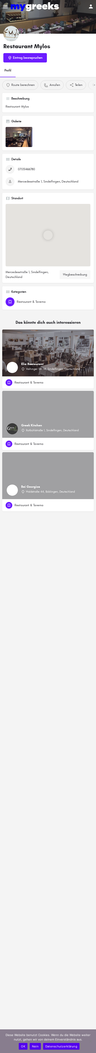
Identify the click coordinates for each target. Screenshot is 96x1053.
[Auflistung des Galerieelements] (19, 137)
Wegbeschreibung (75, 274)
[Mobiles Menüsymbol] (5, 6)
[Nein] (90, 1041)
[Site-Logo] (35, 6)
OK (23, 1046)
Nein (35, 1046)
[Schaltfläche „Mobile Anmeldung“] (91, 6)
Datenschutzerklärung (61, 1046)
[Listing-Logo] (11, 33)
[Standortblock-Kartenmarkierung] (48, 235)
